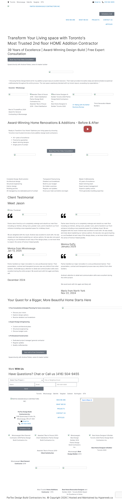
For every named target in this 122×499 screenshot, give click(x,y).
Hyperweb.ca (105, 497)
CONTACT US (107, 20)
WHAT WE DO (83, 20)
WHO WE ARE (70, 20)
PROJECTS (95, 20)
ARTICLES (109, 24)
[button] (87, 129)
